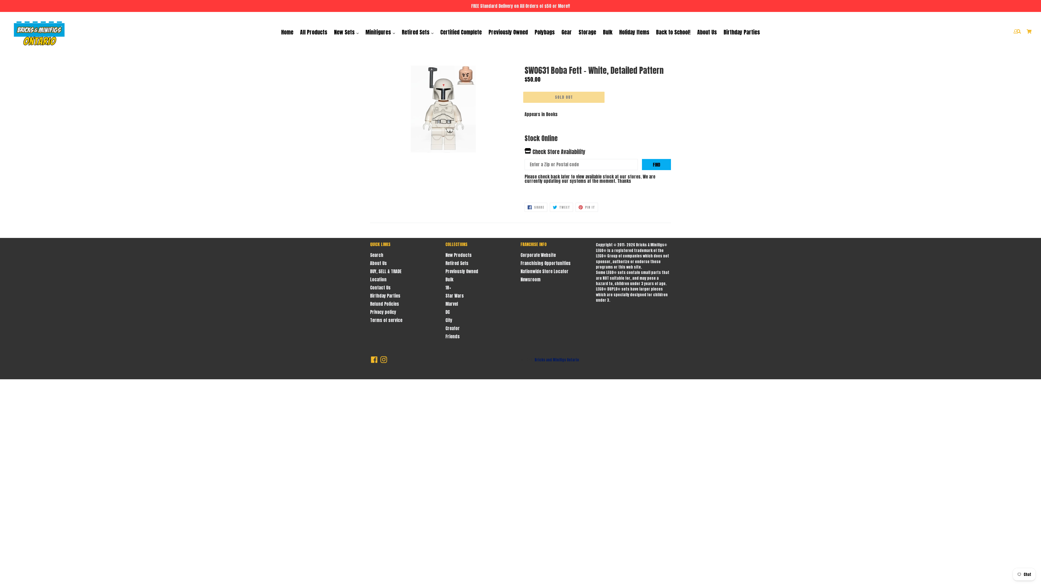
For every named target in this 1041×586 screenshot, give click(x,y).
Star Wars (454, 295)
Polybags (545, 32)
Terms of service (386, 320)
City (448, 320)
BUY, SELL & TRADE (385, 271)
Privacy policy (383, 312)
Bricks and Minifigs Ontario (557, 359)
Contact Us (380, 287)
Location (378, 279)
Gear (566, 32)
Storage (587, 32)
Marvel (451, 304)
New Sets (345, 32)
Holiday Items (634, 32)
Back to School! (673, 32)
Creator (452, 328)
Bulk (607, 32)
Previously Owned (508, 32)
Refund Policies (384, 304)
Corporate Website (538, 255)
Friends (452, 336)
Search (376, 255)
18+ (448, 287)
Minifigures (378, 32)
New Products (458, 255)
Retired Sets (416, 32)
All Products (313, 32)
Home (287, 32)
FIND (656, 164)
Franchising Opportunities (545, 263)
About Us (707, 32)
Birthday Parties (742, 32)
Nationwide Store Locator (544, 271)
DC (447, 312)
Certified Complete (461, 32)
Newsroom (530, 279)
